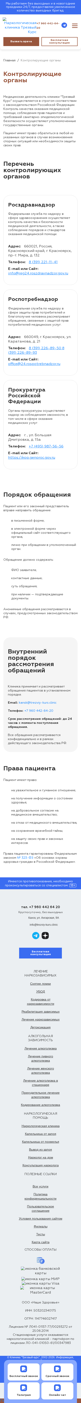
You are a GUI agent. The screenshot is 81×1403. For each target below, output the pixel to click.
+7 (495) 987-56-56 (46, 446)
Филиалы (40, 1226)
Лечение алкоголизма (41, 1048)
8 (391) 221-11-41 (43, 262)
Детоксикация (40, 1027)
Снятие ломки (40, 983)
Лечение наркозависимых (41, 1019)
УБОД (40, 991)
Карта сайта (41, 1242)
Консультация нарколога (40, 1165)
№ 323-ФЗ (25, 857)
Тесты (40, 1234)
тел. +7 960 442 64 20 (40, 907)
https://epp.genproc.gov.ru (31, 458)
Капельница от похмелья (40, 1141)
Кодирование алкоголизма (40, 1105)
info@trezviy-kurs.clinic (44, 924)
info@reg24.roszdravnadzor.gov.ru (38, 273)
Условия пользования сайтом (40, 1218)
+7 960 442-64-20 (47, 25)
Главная (9, 60)
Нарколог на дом (40, 1157)
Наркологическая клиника (41, 1126)
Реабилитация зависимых (41, 1011)
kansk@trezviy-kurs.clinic (37, 702)
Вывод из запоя (40, 1149)
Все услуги (40, 1186)
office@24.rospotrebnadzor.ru (34, 364)
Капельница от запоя (40, 1134)
